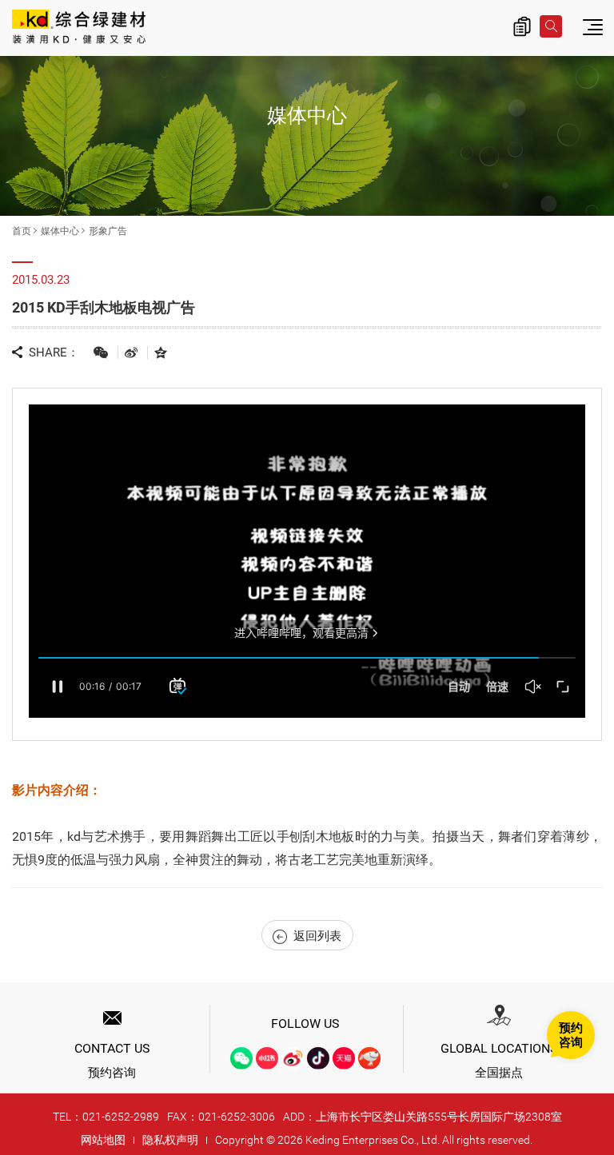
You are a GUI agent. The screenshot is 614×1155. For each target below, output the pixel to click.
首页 (21, 231)
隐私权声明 (170, 1139)
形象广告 (108, 231)
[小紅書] (267, 1058)
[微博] (292, 1058)
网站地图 (103, 1139)
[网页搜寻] (551, 26)
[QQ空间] (161, 352)
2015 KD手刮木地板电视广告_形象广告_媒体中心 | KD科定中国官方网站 (79, 28)
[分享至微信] (101, 352)
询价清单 (522, 26)
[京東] (369, 1058)
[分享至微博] (131, 352)
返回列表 (317, 936)
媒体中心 (60, 231)
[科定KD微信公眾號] (241, 1058)
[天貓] (344, 1058)
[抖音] (318, 1058)
